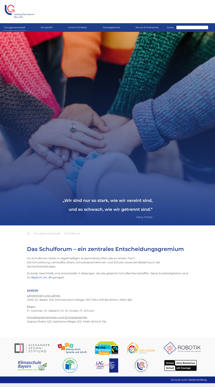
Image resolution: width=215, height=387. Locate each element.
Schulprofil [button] (47, 27)
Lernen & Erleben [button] (77, 27)
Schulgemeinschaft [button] (14, 27)
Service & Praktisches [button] (147, 27)
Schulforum (72, 233)
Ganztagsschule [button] (111, 27)
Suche (170, 27)
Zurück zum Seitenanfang (189, 379)
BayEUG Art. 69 (41, 277)
